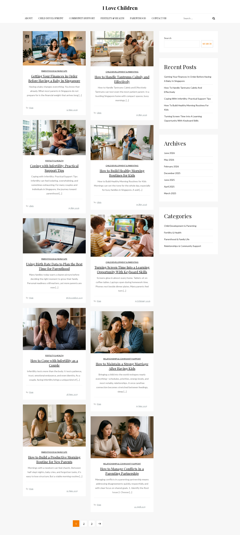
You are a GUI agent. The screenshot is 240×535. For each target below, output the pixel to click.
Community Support (82, 18)
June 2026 (169, 153)
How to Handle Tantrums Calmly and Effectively (122, 79)
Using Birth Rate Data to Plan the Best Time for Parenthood (54, 266)
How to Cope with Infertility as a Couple (54, 362)
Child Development (50, 18)
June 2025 (169, 179)
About (29, 18)
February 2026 (171, 166)
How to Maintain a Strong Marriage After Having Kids (122, 366)
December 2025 (172, 173)
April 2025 (169, 186)
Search (167, 38)
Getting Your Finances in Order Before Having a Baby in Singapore (54, 78)
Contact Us (159, 18)
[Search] (213, 18)
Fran (31, 107)
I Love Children (120, 8)
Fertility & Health (112, 18)
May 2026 (169, 159)
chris (99, 112)
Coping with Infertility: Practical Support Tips (54, 168)
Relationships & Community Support (122, 359)
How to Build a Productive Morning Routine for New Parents (54, 459)
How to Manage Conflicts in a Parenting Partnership (122, 471)
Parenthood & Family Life (54, 71)
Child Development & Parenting (122, 72)
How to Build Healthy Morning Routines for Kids (122, 172)
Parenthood (138, 18)
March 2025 (170, 193)
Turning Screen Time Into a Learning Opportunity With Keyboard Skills (122, 269)
